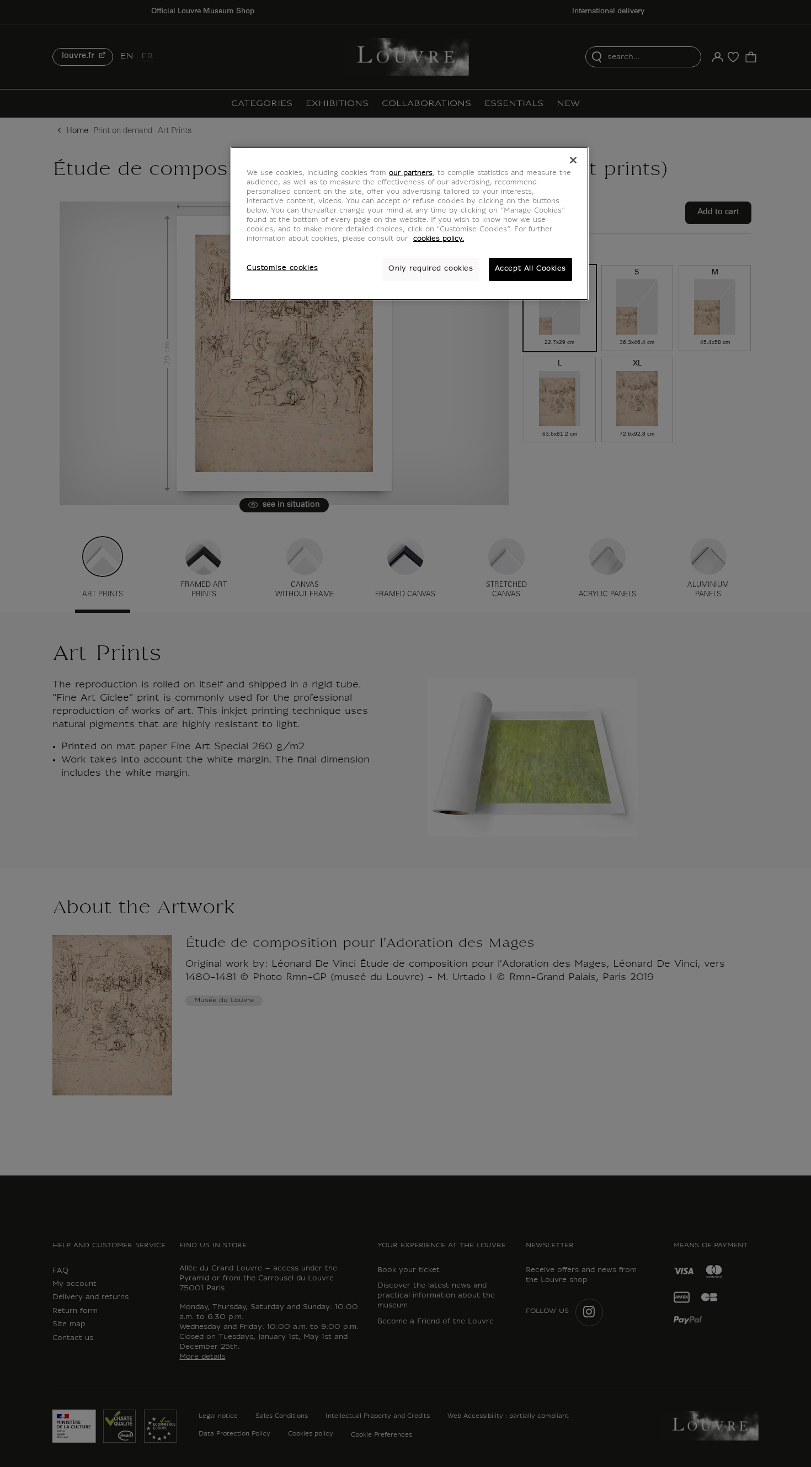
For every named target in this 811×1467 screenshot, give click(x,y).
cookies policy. (438, 239)
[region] (409, 223)
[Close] (573, 160)
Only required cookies (430, 269)
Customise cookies (282, 268)
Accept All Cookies (530, 269)
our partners (411, 173)
